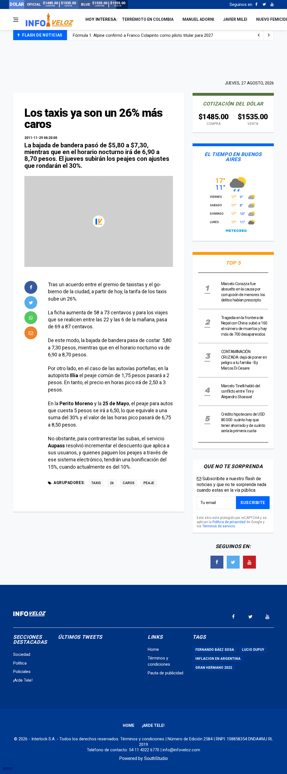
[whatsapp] (30, 317)
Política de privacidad (229, 522)
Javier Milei (235, 19)
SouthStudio (156, 758)
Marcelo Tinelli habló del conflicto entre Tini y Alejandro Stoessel (240, 391)
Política (20, 663)
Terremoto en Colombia (147, 19)
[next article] (259, 35)
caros (129, 483)
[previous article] (269, 35)
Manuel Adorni (198, 19)
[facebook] (30, 287)
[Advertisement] (143, 59)
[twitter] (30, 302)
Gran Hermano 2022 (213, 668)
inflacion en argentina (217, 659)
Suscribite (252, 502)
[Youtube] (272, 4)
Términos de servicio (218, 526)
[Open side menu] (15, 19)
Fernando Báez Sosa (214, 650)
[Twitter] (264, 4)
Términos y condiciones (142, 738)
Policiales (22, 671)
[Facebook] (256, 4)
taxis (96, 483)
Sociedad (21, 654)
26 (112, 483)
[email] (30, 332)
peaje (149, 483)
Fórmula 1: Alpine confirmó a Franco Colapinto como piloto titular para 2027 (143, 35)
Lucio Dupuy (253, 650)
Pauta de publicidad (165, 672)
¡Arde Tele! (23, 680)
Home (153, 649)
